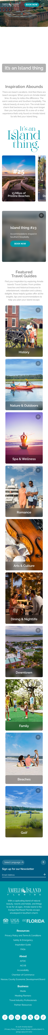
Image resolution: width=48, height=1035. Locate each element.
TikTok (43, 1017)
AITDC (23, 961)
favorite (41, 215)
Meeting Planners (23, 995)
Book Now (20, 244)
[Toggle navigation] (42, 4)
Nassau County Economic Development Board (23, 979)
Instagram (11, 1017)
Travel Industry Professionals (23, 1000)
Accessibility (23, 970)
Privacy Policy (10, 1029)
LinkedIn (17, 1017)
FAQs (22, 949)
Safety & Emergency (23, 940)
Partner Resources (23, 1005)
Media (23, 991)
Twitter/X (30, 1017)
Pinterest (37, 1017)
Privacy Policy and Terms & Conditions (23, 935)
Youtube (24, 1017)
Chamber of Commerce (23, 975)
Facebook (5, 1017)
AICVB (23, 965)
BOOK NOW (32, 4)
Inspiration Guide (23, 945)
